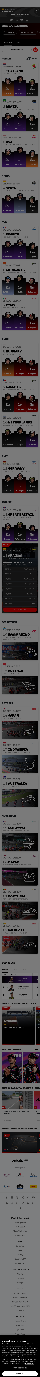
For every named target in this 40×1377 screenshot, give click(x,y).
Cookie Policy (30, 1363)
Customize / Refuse (20, 1368)
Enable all (20, 1373)
